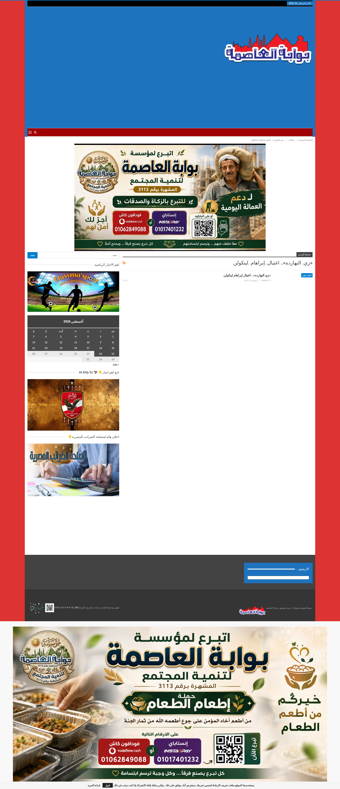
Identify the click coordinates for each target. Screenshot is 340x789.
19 (61, 348)
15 (113, 348)
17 (88, 348)
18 (75, 348)
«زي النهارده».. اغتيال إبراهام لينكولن (247, 275)
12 (61, 342)
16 (100, 348)
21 (33, 348)
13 (46, 342)
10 (88, 342)
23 (100, 353)
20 (46, 348)
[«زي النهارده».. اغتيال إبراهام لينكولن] (294, 285)
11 (75, 342)
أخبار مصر (306, 275)
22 (113, 353)
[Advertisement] (121, 41)
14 (33, 342)
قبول (107, 785)
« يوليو (116, 364)
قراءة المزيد (94, 785)
